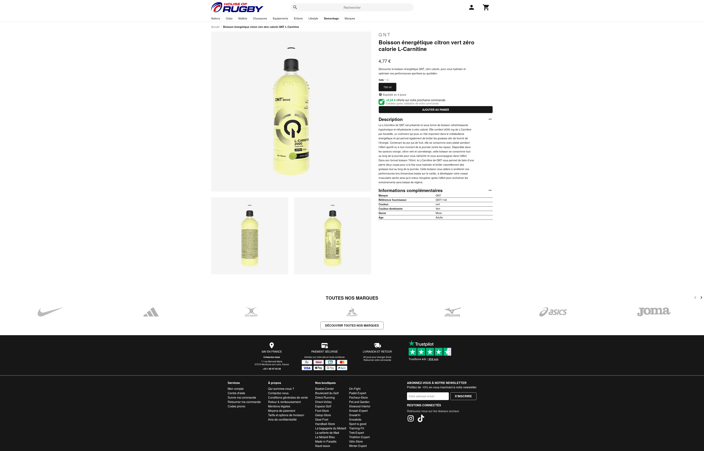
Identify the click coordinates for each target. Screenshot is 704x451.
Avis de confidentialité (282, 419)
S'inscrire (463, 396)
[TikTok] (421, 419)
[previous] (695, 298)
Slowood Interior (359, 406)
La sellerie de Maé (327, 432)
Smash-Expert (358, 410)
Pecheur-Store (358, 397)
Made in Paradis (325, 441)
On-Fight (354, 388)
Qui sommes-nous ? (281, 388)
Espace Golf (323, 406)
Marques (350, 18)
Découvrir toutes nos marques (352, 325)
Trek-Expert (356, 432)
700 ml (387, 87)
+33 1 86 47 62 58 (272, 368)
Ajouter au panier (435, 109)
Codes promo (236, 406)
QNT (385, 34)
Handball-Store (325, 424)
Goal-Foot (321, 419)
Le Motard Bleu (325, 437)
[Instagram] (410, 419)
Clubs (229, 18)
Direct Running (325, 397)
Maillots (242, 18)
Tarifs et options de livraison (286, 415)
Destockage (331, 18)
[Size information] (387, 80)
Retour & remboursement (284, 402)
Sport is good (357, 424)
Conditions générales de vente (288, 397)
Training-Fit (356, 428)
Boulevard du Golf (327, 393)
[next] (701, 298)
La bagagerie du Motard (330, 428)
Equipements (280, 18)
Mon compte (236, 388)
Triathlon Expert (359, 437)
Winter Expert (358, 446)
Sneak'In (354, 415)
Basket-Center (324, 388)
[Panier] (486, 7)
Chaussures (260, 18)
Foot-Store (322, 410)
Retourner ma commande (244, 402)
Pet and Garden (359, 402)
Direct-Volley (323, 402)
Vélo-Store (356, 441)
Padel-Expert (357, 393)
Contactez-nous (271, 357)
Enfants (298, 18)
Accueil (215, 27)
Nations (215, 18)
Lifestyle (313, 18)
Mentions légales (279, 406)
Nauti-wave (322, 446)
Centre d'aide (236, 393)
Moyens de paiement (281, 410)
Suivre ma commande (242, 397)
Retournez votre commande (377, 359)
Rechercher (352, 7)
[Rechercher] (295, 7)
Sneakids (355, 419)
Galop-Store (323, 415)
